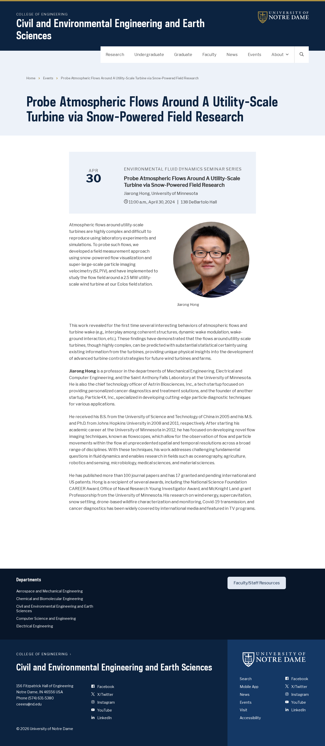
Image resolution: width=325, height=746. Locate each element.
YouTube (104, 710)
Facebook (105, 686)
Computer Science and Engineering (46, 618)
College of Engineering (42, 14)
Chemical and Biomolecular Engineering (49, 598)
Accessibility (250, 718)
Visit (243, 710)
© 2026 (22, 728)
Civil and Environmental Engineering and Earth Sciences (110, 29)
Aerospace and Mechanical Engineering (49, 591)
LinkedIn (104, 718)
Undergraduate (149, 54)
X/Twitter (104, 694)
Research (115, 54)
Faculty (209, 54)
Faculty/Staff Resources (257, 583)
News (232, 54)
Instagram (105, 702)
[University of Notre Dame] (274, 659)
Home (30, 78)
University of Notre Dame (283, 17)
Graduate (183, 54)
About (277, 54)
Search (246, 679)
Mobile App (249, 686)
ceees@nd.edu (29, 704)
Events (254, 54)
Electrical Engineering (34, 626)
